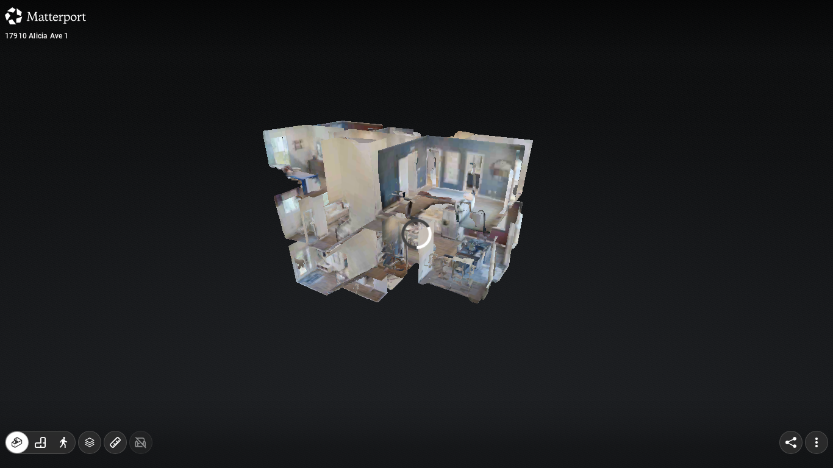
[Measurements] (115, 442)
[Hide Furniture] (140, 442)
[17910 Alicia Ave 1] (416, 234)
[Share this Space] (791, 442)
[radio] (17, 442)
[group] (40, 442)
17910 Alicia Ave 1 (37, 36)
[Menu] (816, 442)
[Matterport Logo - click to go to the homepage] (45, 16)
